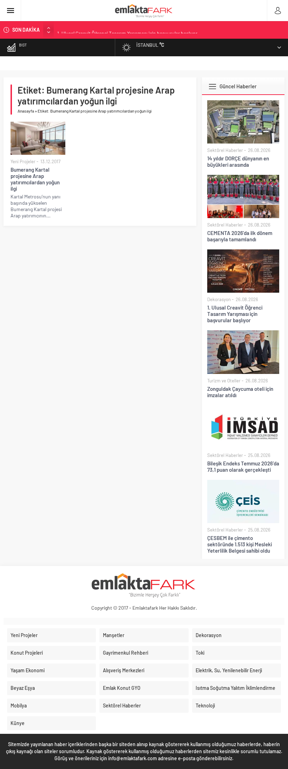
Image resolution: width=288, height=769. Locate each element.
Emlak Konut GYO (121, 688)
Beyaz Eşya (23, 688)
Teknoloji (205, 705)
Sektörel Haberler (225, 150)
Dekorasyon (219, 299)
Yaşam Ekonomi (28, 670)
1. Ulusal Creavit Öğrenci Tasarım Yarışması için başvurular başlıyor (127, 30)
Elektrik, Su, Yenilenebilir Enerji (229, 670)
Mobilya (19, 705)
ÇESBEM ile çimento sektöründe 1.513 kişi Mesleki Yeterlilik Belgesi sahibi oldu (239, 544)
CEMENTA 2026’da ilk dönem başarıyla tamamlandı (239, 236)
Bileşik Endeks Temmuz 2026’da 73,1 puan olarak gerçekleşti (243, 466)
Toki (200, 653)
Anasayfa (26, 110)
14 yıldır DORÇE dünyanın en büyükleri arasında (238, 161)
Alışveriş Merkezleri (123, 670)
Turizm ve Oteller (224, 380)
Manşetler (113, 635)
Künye (18, 723)
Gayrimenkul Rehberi (125, 653)
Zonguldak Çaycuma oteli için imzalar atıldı (240, 392)
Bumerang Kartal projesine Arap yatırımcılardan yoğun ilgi (35, 179)
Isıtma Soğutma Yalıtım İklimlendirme (235, 688)
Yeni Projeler (23, 161)
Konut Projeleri (27, 653)
